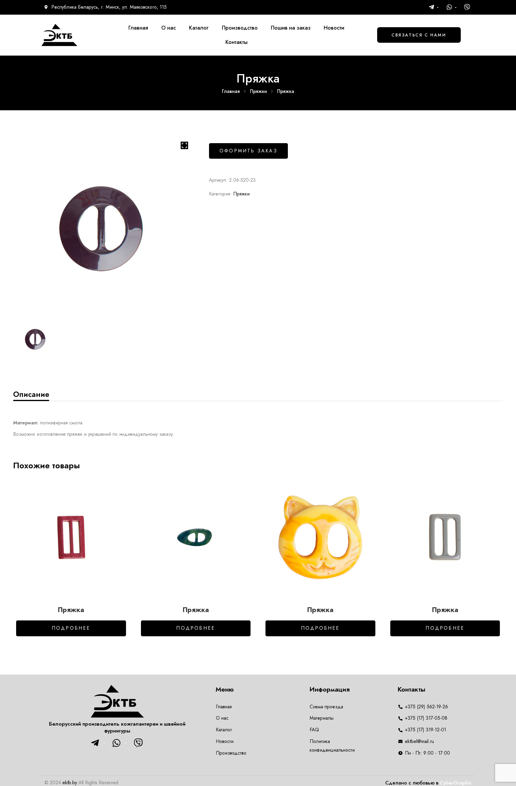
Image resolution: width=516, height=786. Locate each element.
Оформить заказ (248, 150)
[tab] (31, 394)
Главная (231, 91)
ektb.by (69, 782)
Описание (31, 394)
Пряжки (258, 91)
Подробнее (71, 628)
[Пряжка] (71, 537)
